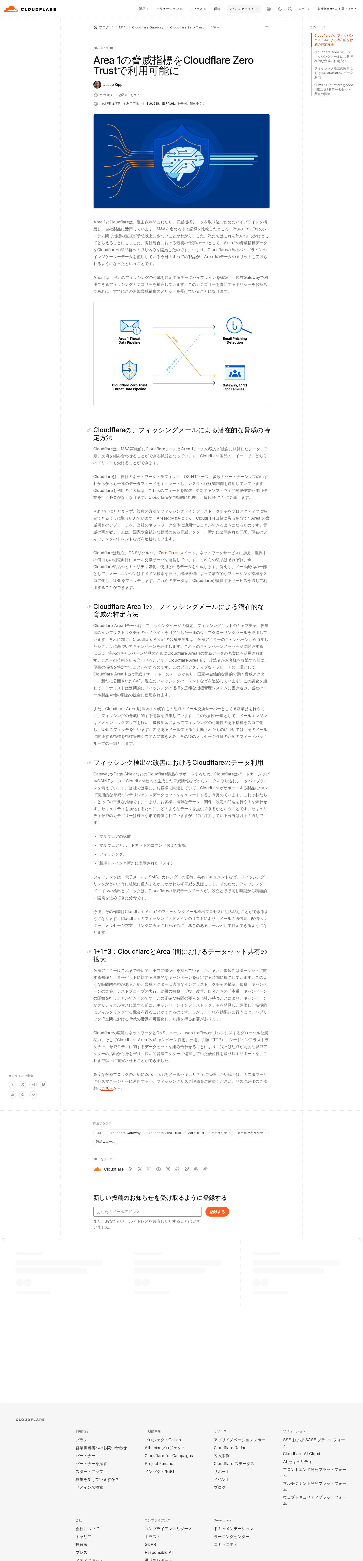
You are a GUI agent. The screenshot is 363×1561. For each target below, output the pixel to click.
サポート (222, 1471)
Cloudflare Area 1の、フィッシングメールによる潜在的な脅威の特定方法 (333, 56)
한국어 (182, 104)
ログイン (304, 9)
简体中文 (196, 104)
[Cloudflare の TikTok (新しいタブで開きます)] (205, 1169)
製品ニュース (105, 1141)
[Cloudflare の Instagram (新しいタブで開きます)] (168, 1169)
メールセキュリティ (251, 1133)
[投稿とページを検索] (290, 9)
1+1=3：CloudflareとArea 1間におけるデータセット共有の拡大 (333, 89)
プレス (81, 1552)
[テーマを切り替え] (280, 9)
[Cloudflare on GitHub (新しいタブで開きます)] (177, 1169)
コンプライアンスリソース (168, 1528)
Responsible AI (159, 1552)
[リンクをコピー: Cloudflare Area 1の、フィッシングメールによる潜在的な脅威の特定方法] (90, 606)
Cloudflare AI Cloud (301, 1453)
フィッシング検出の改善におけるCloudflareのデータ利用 (333, 72)
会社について (87, 1528)
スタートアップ (89, 1471)
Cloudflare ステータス (234, 1463)
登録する (217, 1211)
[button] (181, 354)
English (152, 104)
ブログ (220, 1487)
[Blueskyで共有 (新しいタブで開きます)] (43, 1084)
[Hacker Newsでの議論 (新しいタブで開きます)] (12, 1084)
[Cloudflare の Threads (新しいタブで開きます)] (196, 1169)
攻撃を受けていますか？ (97, 1479)
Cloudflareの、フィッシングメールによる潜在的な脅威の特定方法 (333, 39)
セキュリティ (220, 1133)
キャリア (83, 1536)
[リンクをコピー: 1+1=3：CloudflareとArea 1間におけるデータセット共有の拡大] (90, 951)
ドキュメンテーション (233, 1528)
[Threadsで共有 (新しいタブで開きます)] (22, 1095)
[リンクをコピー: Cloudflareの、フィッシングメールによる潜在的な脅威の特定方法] (90, 430)
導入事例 (222, 1455)
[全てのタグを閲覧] (267, 27)
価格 (217, 9)
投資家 (81, 1544)
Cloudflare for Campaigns (169, 1455)
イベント (222, 1479)
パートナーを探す (91, 1463)
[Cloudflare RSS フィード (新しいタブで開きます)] (130, 1169)
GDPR (150, 1544)
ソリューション (167, 9)
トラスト (153, 1536)
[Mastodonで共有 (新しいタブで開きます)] (12, 1095)
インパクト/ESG (159, 1471)
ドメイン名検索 (89, 1487)
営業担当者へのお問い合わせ (337, 9)
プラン (81, 1439)
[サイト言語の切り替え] (268, 8)
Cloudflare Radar (230, 1447)
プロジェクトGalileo (163, 1439)
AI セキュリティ (297, 1461)
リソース (196, 9)
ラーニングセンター (231, 1536)
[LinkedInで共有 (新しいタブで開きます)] (33, 1084)
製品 (142, 9)
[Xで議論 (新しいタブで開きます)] (22, 1084)
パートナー (85, 1455)
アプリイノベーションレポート (241, 1439)
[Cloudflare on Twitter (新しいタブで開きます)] (139, 1169)
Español (168, 104)
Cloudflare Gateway (147, 27)
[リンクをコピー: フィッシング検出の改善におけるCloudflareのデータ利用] (90, 762)
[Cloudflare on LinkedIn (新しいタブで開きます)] (149, 1169)
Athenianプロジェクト (165, 1447)
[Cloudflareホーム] (30, 9)
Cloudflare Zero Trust (187, 27)
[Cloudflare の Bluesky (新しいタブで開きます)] (186, 1169)
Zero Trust (169, 552)
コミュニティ (226, 1544)
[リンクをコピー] (33, 1095)
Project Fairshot (160, 1463)
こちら (107, 1088)
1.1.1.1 (122, 27)
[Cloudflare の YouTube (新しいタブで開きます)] (158, 1169)
